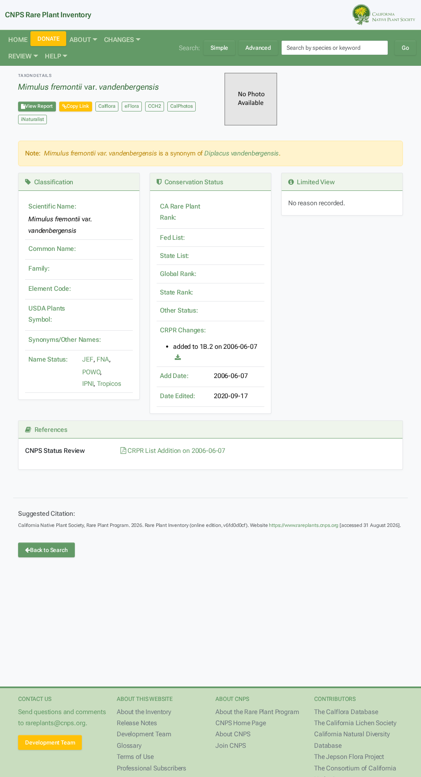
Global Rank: (178, 274)
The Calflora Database (346, 712)
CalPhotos (181, 106)
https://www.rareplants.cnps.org (303, 525)
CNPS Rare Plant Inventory (48, 14)
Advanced (258, 47)
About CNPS (232, 734)
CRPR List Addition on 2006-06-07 (175, 451)
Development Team (50, 742)
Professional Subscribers (151, 768)
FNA (103, 359)
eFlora (132, 106)
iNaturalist (32, 119)
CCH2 (154, 106)
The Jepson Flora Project (349, 757)
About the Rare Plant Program (257, 712)
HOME (17, 40)
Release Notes (137, 723)
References (49, 430)
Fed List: (172, 237)
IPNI (87, 383)
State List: (174, 256)
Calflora (107, 106)
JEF (87, 359)
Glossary (129, 745)
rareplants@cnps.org (55, 723)
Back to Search (49, 550)
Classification (52, 182)
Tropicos (109, 383)
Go (405, 47)
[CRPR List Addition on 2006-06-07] (178, 358)
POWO (91, 372)
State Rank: (176, 292)
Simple (219, 47)
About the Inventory (144, 712)
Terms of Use (135, 757)
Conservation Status (192, 182)
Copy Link (78, 106)
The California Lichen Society (355, 723)
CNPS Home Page (240, 723)
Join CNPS (230, 745)
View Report (39, 106)
